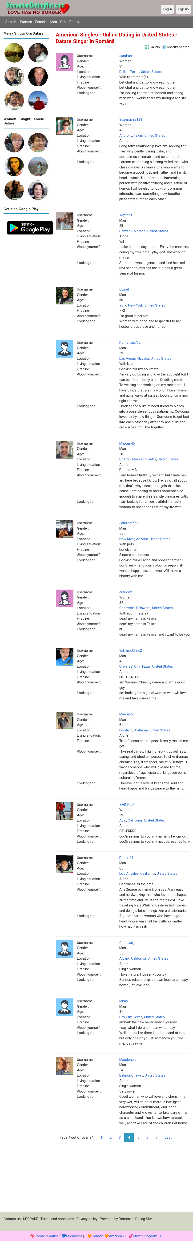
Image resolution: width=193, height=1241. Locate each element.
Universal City (129, 666)
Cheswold (127, 608)
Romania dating (47, 1236)
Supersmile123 (130, 119)
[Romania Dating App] (30, 220)
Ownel (124, 289)
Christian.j (126, 943)
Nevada (143, 358)
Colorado (138, 231)
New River (126, 539)
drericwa (126, 592)
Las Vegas (127, 358)
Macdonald (127, 1059)
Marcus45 (127, 443)
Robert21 (126, 858)
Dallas (124, 72)
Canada (98, 1236)
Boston (125, 459)
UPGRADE (30, 1219)
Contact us (12, 1219)
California (135, 820)
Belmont (125, 1075)
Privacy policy (86, 1219)
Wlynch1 (125, 215)
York (122, 305)
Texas (134, 72)
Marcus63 (127, 714)
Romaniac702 (130, 342)
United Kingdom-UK (148, 1236)
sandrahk (126, 56)
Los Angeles (129, 873)
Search (10, 22)
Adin (122, 820)
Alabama (141, 730)
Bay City (125, 1017)
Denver (124, 231)
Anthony (125, 135)
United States (151, 72)
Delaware (143, 608)
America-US (118, 1236)
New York (135, 305)
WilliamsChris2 (130, 650)
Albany (124, 958)
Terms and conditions (57, 1219)
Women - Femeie (33, 22)
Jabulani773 (128, 523)
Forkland (126, 730)
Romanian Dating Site (135, 1219)
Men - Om (58, 22)
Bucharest (74, 1236)
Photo (74, 22)
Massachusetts (144, 459)
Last (168, 1137)
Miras (123, 1001)
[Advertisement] (26, 308)
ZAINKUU (126, 804)
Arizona (142, 539)
